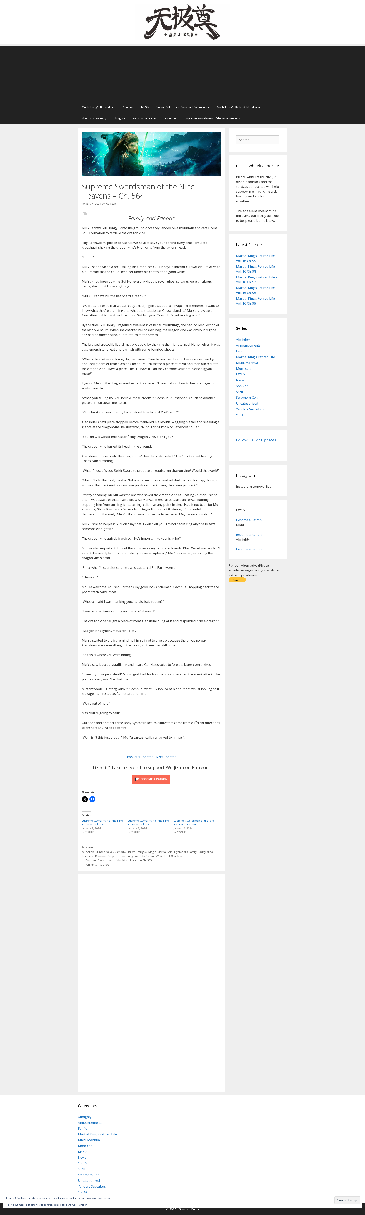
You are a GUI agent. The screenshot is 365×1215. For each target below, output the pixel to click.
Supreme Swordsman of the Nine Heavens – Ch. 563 (194, 822)
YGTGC (241, 415)
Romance (88, 856)
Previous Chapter (140, 757)
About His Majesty (94, 118)
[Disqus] (151, 930)
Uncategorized (247, 403)
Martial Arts (164, 852)
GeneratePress (189, 1209)
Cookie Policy (79, 1204)
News (240, 380)
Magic (152, 852)
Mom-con (171, 118)
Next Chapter (166, 757)
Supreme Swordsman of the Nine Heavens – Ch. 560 (102, 822)
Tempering (126, 856)
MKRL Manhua (247, 362)
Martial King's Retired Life (255, 357)
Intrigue (142, 852)
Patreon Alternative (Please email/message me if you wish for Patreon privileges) (254, 570)
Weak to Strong (145, 856)
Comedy (120, 852)
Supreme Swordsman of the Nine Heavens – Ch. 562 (148, 822)
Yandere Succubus (250, 409)
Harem (131, 852)
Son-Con (242, 386)
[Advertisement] (182, 72)
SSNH (89, 847)
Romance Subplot (106, 856)
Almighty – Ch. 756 (97, 864)
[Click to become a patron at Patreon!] (151, 784)
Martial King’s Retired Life (98, 107)
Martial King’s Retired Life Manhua (239, 107)
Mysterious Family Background (193, 852)
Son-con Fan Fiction (145, 118)
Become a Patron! (249, 520)
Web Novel (163, 856)
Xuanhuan (177, 856)
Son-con (128, 107)
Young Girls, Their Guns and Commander (182, 107)
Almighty (119, 118)
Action (90, 852)
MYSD (145, 107)
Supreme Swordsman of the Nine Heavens (213, 118)
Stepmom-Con (247, 397)
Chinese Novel (104, 852)
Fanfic (240, 351)
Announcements (248, 345)
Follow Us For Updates (256, 440)
